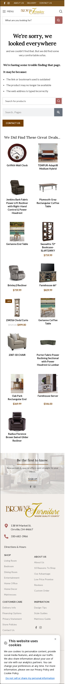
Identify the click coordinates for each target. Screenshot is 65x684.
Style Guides (41, 613)
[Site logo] (32, 11)
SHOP (7, 555)
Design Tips (40, 607)
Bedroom (9, 566)
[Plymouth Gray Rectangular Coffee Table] (48, 187)
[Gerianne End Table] (17, 231)
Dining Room (10, 572)
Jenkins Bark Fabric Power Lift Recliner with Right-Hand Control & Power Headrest (17, 206)
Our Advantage (42, 573)
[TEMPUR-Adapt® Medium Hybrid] (48, 152)
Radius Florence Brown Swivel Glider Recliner (17, 437)
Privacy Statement (12, 618)
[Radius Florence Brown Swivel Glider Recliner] (17, 421)
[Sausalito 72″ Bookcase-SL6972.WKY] (48, 231)
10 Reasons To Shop (45, 568)
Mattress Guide (42, 618)
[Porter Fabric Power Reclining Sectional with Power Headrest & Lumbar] (48, 342)
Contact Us (8, 630)
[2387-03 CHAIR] (17, 342)
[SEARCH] (59, 101)
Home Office (11, 583)
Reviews (38, 585)
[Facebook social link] (4, 3)
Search (58, 20)
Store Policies (9, 624)
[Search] (61, 11)
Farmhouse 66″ (48, 285)
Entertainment (12, 577)
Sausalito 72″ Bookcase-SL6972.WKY (48, 247)
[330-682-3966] (6, 536)
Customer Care (12, 601)
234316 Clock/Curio (17, 320)
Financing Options (12, 613)
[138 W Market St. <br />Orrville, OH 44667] (6, 526)
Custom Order (41, 590)
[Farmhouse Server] (48, 383)
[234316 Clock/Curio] (17, 307)
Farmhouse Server (48, 395)
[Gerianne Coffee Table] (48, 307)
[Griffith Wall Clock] (17, 152)
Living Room (10, 560)
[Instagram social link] (8, 3)
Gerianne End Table (17, 244)
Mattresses (10, 594)
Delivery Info (9, 607)
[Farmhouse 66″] (48, 273)
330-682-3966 (19, 536)
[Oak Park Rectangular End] (17, 383)
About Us (40, 556)
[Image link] (32, 510)
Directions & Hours (15, 546)
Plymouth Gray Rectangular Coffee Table (48, 203)
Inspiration (41, 601)
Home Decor (10, 588)
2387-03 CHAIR (17, 354)
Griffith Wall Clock (17, 165)
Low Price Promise (43, 579)
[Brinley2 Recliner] (17, 273)
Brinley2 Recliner (17, 285)
